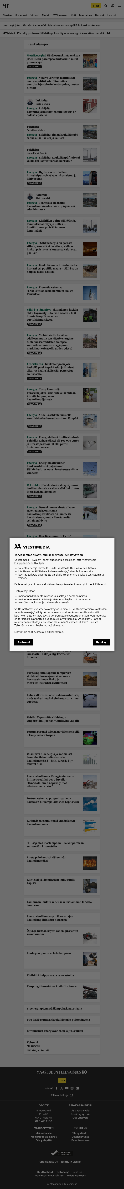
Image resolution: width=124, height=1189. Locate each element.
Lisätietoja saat (39, 632)
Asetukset (24, 642)
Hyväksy (101, 642)
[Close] (111, 541)
